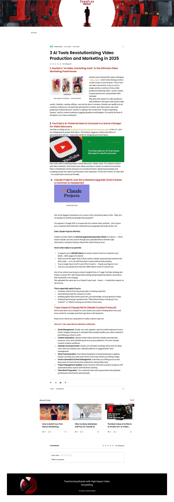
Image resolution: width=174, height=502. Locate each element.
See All (132, 400)
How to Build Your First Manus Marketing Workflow (52, 425)
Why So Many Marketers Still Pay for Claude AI (86, 425)
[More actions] (123, 46)
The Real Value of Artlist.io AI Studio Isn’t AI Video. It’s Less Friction (120, 425)
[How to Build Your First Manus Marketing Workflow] (54, 412)
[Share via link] (65, 382)
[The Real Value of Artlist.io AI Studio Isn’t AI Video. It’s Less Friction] (119, 412)
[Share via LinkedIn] (61, 382)
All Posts (34, 33)
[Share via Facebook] (51, 382)
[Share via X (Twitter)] (56, 382)
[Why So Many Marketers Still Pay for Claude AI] (87, 412)
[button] (158, 13)
